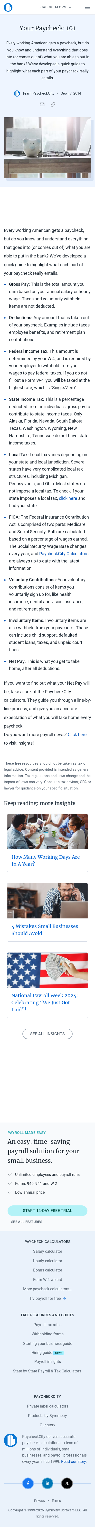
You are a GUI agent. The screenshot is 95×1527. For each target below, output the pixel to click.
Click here (77, 734)
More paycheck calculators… (47, 1289)
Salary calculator (47, 1251)
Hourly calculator (47, 1261)
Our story (47, 1425)
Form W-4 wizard (47, 1279)
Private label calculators (47, 1406)
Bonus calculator (47, 1270)
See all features (26, 1222)
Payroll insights (47, 1361)
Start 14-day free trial (47, 1210)
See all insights (47, 1034)
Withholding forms (48, 1334)
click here (68, 498)
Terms (56, 1501)
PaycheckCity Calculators (63, 553)
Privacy (39, 1501)
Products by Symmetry (47, 1415)
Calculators (53, 7)
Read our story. (74, 1461)
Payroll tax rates (47, 1324)
